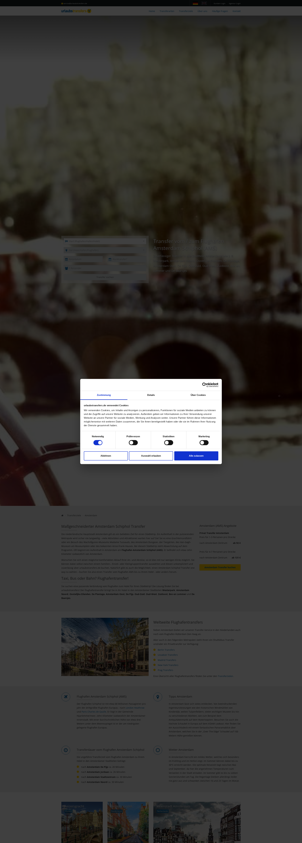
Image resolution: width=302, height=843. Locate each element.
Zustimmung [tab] (104, 395)
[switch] (133, 442)
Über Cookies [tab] (198, 395)
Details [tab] (151, 395)
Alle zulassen (196, 455)
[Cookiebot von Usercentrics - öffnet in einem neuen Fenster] (204, 384)
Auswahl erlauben (151, 455)
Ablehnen (106, 455)
